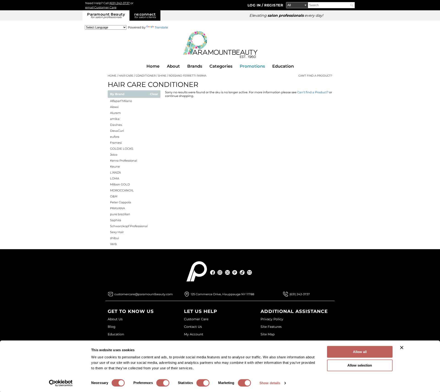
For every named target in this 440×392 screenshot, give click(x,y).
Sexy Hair (117, 232)
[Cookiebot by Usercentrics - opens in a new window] (61, 383)
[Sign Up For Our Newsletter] (249, 272)
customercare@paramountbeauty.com (143, 294)
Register (273, 5)
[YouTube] (227, 272)
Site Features (271, 327)
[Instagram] (220, 272)
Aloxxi (114, 107)
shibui (114, 238)
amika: (115, 119)
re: (145, 15)
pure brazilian (120, 214)
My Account (193, 334)
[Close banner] (401, 347)
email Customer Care (100, 7)
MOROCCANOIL (122, 190)
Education (283, 66)
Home (153, 66)
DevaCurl (117, 131)
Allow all (360, 352)
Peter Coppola (120, 202)
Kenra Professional (123, 160)
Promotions (252, 66)
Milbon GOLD (120, 184)
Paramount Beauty (106, 15)
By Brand (117, 94)
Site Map (268, 334)
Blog (112, 327)
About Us (115, 319)
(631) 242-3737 (119, 3)
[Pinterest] (235, 272)
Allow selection (359, 365)
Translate (161, 27)
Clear (154, 94)
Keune (115, 166)
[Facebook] (213, 272)
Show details (269, 383)
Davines (116, 125)
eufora (114, 136)
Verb (113, 244)
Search (351, 5)
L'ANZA (115, 172)
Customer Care (196, 319)
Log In (255, 5)
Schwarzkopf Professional (129, 226)
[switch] (162, 382)
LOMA (114, 178)
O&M (113, 196)
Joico (113, 154)
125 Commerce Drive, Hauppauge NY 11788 (222, 294)
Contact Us (193, 327)
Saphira (115, 220)
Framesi (116, 142)
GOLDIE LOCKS (121, 148)
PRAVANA (117, 208)
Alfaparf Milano (121, 101)
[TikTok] (242, 272)
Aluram (115, 113)
